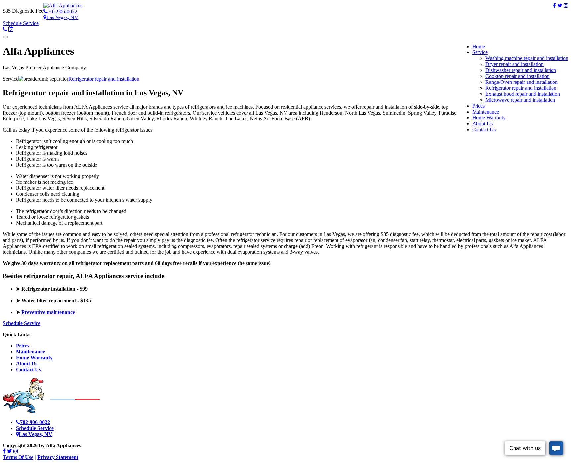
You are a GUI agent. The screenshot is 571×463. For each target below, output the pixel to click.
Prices (22, 345)
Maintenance (30, 351)
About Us (26, 363)
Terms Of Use (18, 457)
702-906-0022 (62, 11)
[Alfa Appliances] (62, 5)
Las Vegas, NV (62, 17)
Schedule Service (21, 23)
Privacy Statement (57, 457)
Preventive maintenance (48, 312)
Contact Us (28, 369)
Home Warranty (34, 357)
